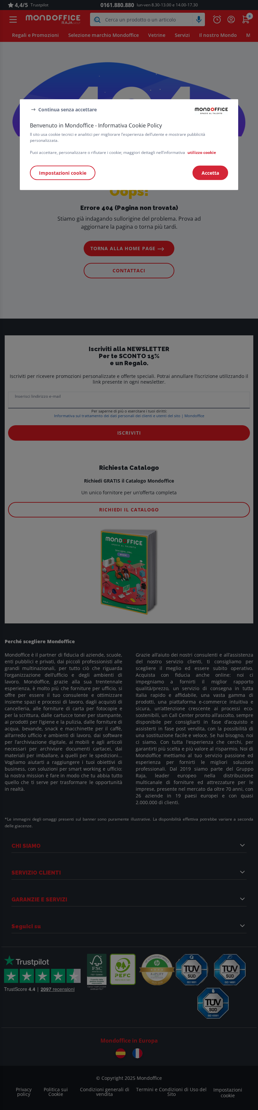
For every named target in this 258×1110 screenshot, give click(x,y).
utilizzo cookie (201, 152)
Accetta (210, 173)
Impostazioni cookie (62, 173)
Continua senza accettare (67, 109)
